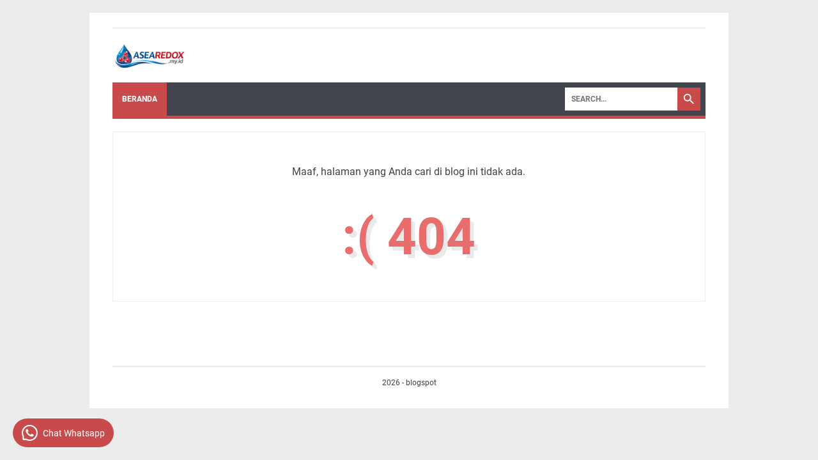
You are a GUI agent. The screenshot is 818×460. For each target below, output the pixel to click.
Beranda (139, 99)
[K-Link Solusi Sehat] (150, 56)
